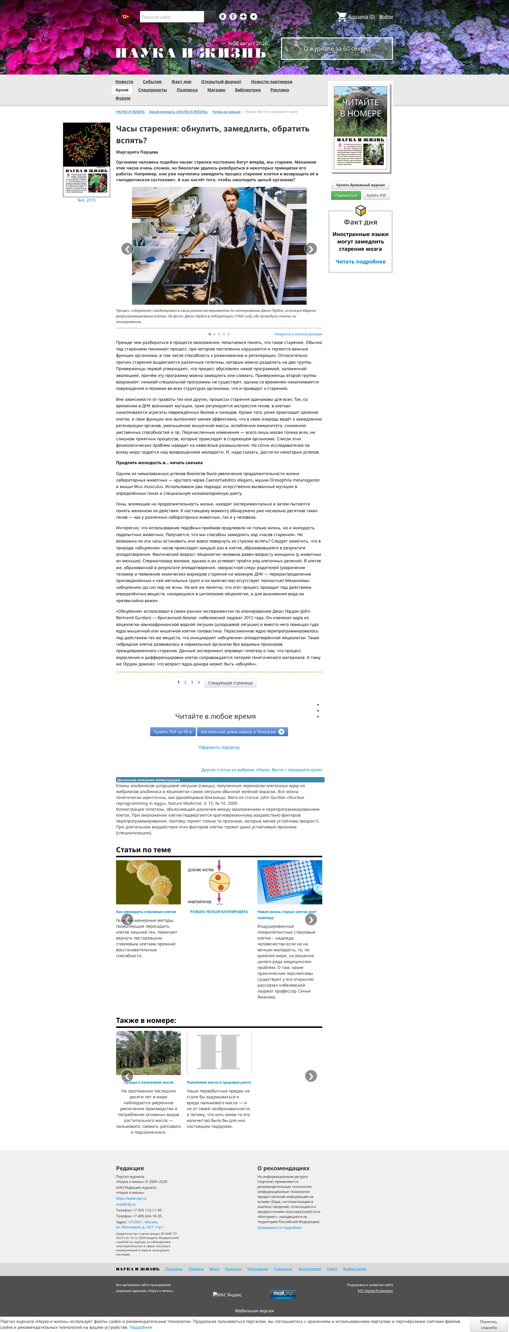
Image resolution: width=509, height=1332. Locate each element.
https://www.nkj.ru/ (131, 1198)
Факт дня (181, 81)
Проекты (196, 1268)
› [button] (311, 248)
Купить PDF (376, 195)
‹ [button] (127, 919)
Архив (121, 90)
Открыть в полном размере (298, 334)
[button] (210, 334)
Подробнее (141, 1327)
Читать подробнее (361, 261)
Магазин (216, 90)
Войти (386, 16)
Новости (124, 81)
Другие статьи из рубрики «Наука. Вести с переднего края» (261, 769)
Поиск (332, 1268)
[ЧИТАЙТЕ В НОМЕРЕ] (360, 69)
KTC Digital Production (375, 1290)
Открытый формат (221, 81)
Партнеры (174, 1268)
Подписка (187, 90)
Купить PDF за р (173, 731)
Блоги (214, 1268)
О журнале (283, 1268)
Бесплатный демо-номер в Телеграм (239, 731)
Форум (122, 98)
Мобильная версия (254, 1310)
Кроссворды (257, 1268)
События (152, 81)
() (361, 16)
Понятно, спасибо (489, 1324)
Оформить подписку (219, 747)
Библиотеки (248, 90)
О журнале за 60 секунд (337, 48)
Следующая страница (230, 682)
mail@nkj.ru (125, 1204)
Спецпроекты (152, 90)
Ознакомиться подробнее (279, 1227)
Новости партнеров (271, 81)
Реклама (279, 90)
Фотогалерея (309, 1268)
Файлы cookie (354, 1268)
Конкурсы (233, 1268)
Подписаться (346, 195)
